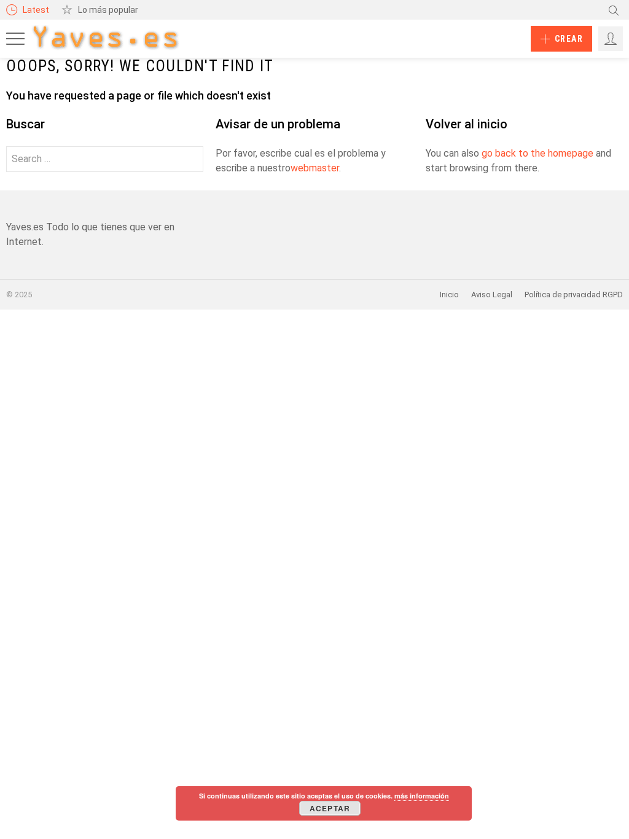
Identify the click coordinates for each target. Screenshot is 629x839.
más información (421, 795)
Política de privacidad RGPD (574, 294)
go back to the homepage (537, 153)
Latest (36, 10)
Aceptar (330, 808)
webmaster (315, 168)
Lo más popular (108, 10)
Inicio (449, 294)
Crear (569, 39)
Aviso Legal (491, 294)
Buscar (613, 10)
